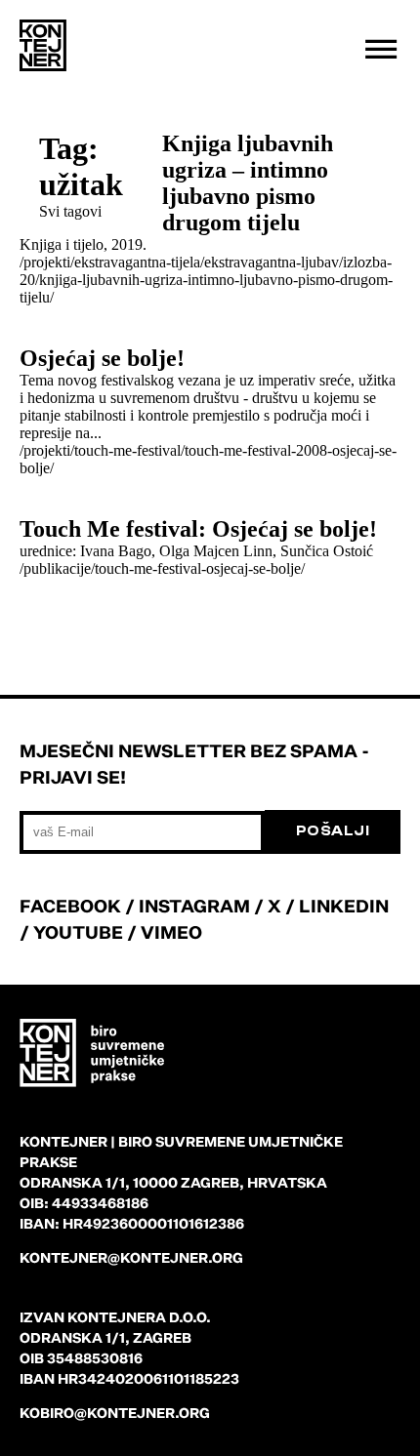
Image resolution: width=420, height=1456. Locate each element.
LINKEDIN (344, 905)
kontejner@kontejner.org (131, 1257)
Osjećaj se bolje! (102, 358)
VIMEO (171, 932)
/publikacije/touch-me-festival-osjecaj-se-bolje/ (162, 568)
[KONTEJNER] (43, 46)
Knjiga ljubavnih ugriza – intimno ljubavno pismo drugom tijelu (247, 183)
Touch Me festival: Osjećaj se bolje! (198, 529)
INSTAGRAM (194, 905)
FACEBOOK (70, 905)
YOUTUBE (78, 932)
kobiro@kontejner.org (115, 1412)
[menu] (380, 49)
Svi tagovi (70, 211)
